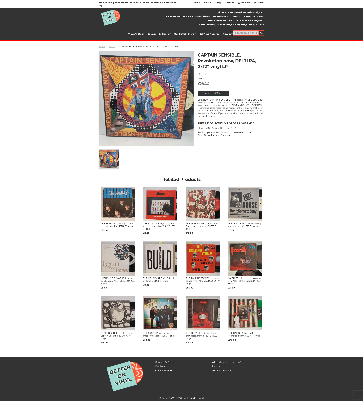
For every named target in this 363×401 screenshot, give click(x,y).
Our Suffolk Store (184, 34)
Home (196, 2)
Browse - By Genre (158, 34)
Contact (229, 2)
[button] (107, 122)
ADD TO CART (213, 93)
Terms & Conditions (221, 370)
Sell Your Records (210, 34)
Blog (218, 2)
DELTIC (202, 74)
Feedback (160, 366)
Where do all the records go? (226, 362)
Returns (216, 366)
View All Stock (136, 34)
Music (112, 46)
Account (245, 2)
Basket (260, 2)
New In (207, 2)
